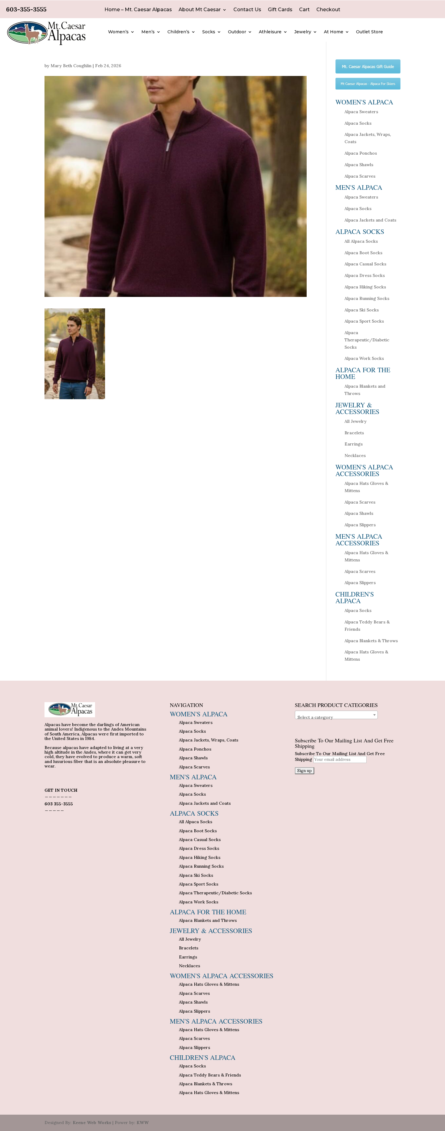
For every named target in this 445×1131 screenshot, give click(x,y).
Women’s (118, 32)
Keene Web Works (92, 1122)
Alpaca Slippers (360, 525)
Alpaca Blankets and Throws (208, 920)
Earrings (353, 444)
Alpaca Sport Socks (364, 321)
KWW (143, 1122)
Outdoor (237, 32)
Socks (208, 32)
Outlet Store (369, 32)
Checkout (328, 10)
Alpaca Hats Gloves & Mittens (209, 984)
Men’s (148, 32)
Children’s (178, 32)
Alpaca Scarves (359, 176)
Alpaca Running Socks (366, 298)
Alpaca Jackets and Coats (370, 220)
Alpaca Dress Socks (364, 275)
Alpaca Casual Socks (365, 264)
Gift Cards (280, 10)
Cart (304, 10)
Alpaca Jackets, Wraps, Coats (208, 740)
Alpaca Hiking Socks (365, 287)
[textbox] (336, 717)
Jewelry (302, 32)
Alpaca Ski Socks (361, 310)
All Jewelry (355, 421)
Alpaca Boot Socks (363, 252)
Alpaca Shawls (358, 164)
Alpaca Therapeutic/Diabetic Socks (366, 340)
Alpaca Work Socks (364, 358)
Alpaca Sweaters (361, 111)
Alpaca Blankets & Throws (371, 640)
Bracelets (354, 433)
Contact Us (247, 10)
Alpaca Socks (357, 123)
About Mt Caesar (200, 10)
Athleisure (270, 32)
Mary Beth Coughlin (71, 65)
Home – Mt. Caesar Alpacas (138, 10)
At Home (333, 32)
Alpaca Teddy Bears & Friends (210, 1075)
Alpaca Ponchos (360, 153)
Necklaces (355, 455)
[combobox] (336, 715)
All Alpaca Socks (361, 241)
